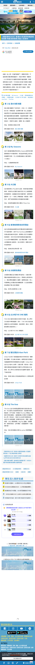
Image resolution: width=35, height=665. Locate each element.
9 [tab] (17, 12)
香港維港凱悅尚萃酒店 (21, 252)
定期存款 (26, 8)
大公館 (21, 95)
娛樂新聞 (20, 8)
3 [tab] (17, 10)
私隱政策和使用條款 (15, 655)
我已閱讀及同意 (17, 658)
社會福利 (16, 640)
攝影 (29, 472)
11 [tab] (20, 12)
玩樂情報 (9, 43)
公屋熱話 (14, 8)
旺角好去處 (20, 638)
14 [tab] (18, 14)
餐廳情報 (3, 640)
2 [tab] (15, 10)
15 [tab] (19, 14)
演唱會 (5, 5)
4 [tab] (19, 10)
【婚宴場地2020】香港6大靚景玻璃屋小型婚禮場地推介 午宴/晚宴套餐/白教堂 (16, 452)
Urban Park (18, 383)
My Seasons (15, 95)
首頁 (3, 43)
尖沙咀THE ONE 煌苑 (20, 97)
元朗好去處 (4, 638)
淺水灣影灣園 (6, 95)
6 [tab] (22, 10)
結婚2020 (26, 469)
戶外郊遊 (10, 640)
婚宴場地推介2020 (8, 472)
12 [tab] (22, 12)
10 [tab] (19, 12)
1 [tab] (14, 10)
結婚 (17, 472)
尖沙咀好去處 (19, 636)
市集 (8, 636)
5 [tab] (20, 10)
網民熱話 (3, 645)
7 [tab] (14, 12)
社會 (25, 638)
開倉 (12, 636)
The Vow (11, 99)
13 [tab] (16, 14)
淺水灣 (23, 472)
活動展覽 (17, 43)
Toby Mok (7, 48)
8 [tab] (15, 12)
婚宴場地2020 (7, 469)
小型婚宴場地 (17, 469)
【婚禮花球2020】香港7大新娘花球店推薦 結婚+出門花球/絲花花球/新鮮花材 (17, 457)
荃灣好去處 (12, 638)
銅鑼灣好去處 (28, 636)
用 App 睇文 (29, 51)
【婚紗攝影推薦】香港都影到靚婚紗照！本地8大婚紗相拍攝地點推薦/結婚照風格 (17, 461)
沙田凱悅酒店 (10, 97)
